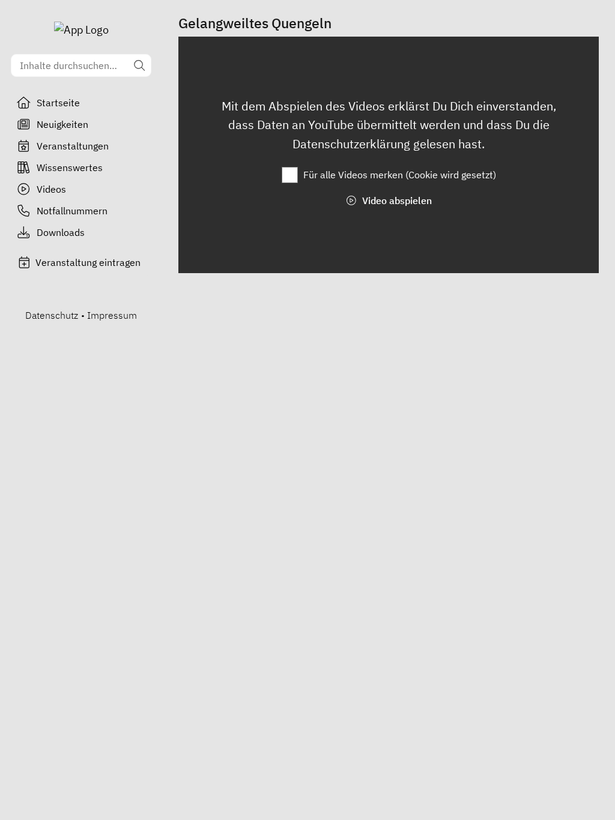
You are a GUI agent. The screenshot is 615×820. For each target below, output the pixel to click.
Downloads (61, 232)
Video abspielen (396, 200)
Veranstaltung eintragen (88, 262)
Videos (51, 189)
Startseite (58, 103)
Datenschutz (51, 315)
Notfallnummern (72, 211)
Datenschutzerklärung (352, 144)
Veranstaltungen (73, 146)
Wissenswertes (70, 167)
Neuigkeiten (62, 124)
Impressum (112, 315)
